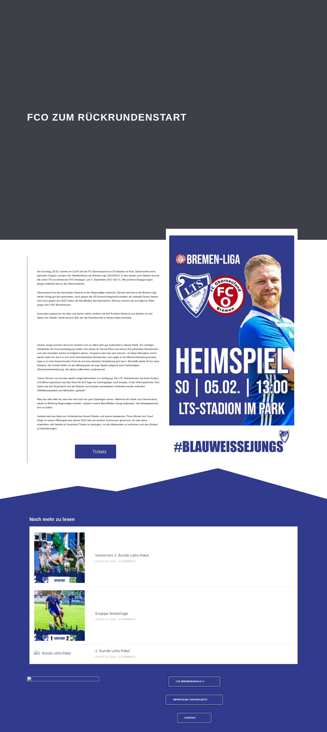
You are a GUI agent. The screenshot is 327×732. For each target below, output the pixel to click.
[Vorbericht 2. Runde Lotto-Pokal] (59, 557)
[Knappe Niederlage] (59, 615)
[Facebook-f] (247, 681)
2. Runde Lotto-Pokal (112, 650)
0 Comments (127, 561)
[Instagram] (259, 681)
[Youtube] (271, 681)
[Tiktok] (283, 681)
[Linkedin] (294, 681)
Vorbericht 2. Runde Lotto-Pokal (122, 555)
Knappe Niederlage (111, 613)
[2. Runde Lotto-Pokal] (59, 653)
